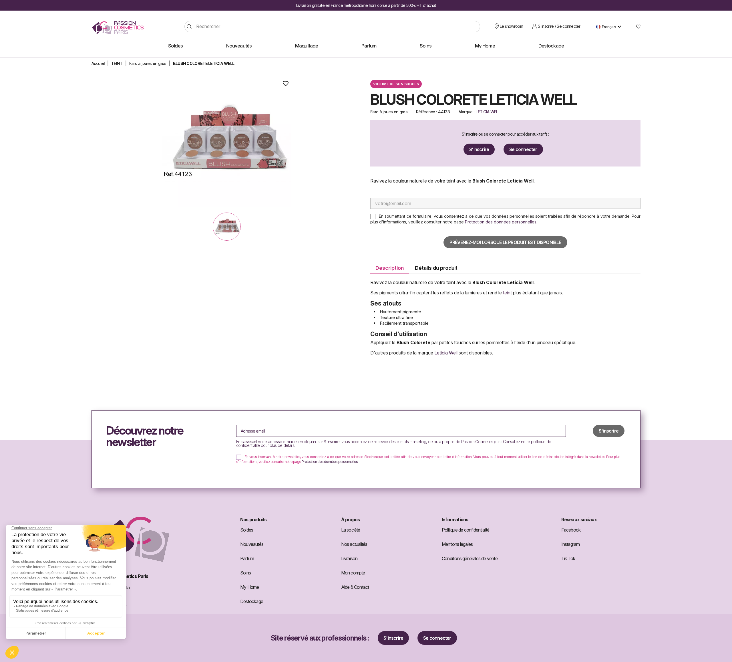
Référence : (426, 111)
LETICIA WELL (488, 111)
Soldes (246, 530)
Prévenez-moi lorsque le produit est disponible (505, 242)
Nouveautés (251, 544)
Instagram (570, 544)
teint (508, 293)
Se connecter (523, 149)
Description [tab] (389, 268)
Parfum (247, 558)
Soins (245, 573)
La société (350, 530)
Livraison (349, 558)
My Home (249, 587)
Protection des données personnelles (500, 221)
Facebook (571, 530)
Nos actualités (354, 544)
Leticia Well (446, 353)
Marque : (466, 111)
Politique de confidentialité (466, 530)
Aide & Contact (355, 587)
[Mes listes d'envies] (636, 26)
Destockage (251, 601)
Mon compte (353, 573)
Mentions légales (457, 544)
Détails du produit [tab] (436, 268)
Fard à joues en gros (388, 111)
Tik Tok (568, 558)
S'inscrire (479, 149)
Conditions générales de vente (470, 558)
